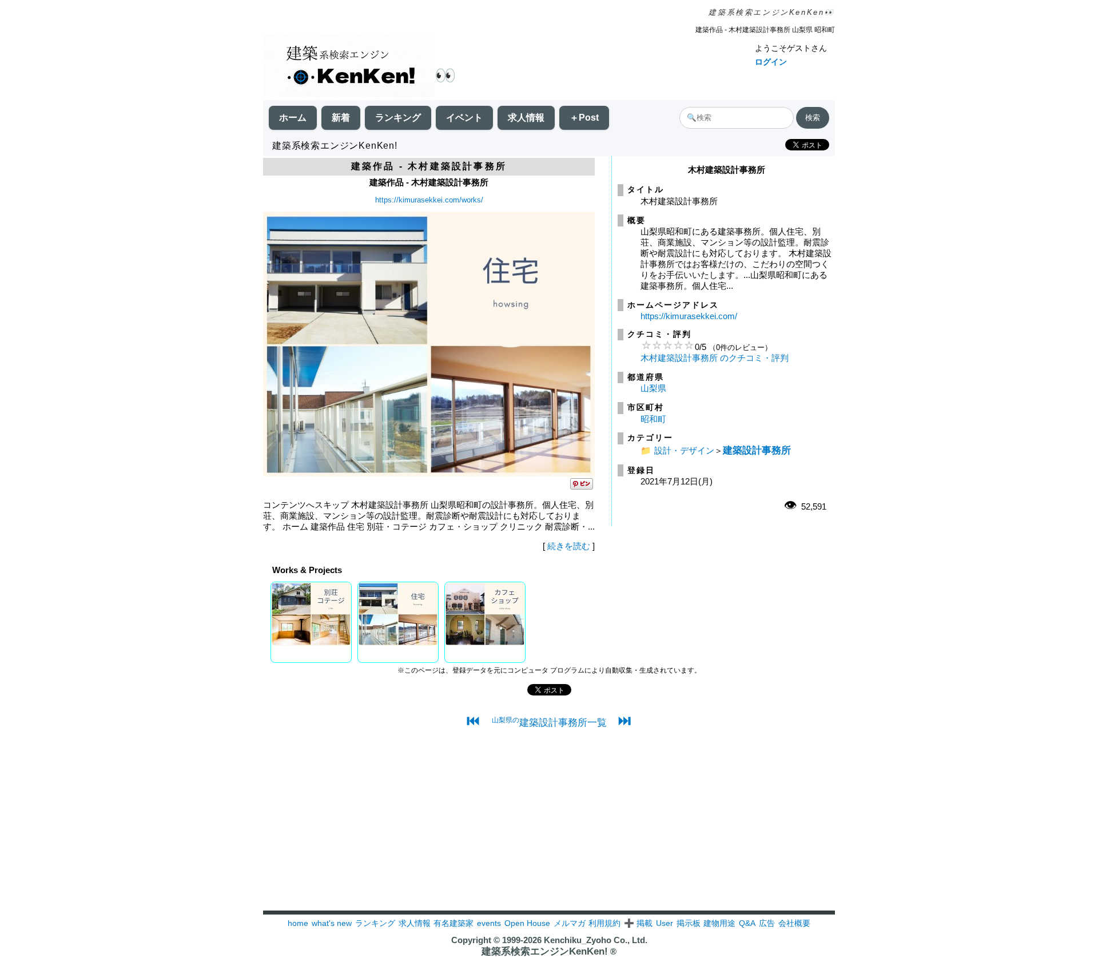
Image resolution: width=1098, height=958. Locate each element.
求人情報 (526, 117)
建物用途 (719, 923)
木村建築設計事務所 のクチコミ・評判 (714, 358)
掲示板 (689, 923)
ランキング (398, 117)
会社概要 (794, 923)
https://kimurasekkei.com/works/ (429, 200)
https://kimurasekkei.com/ (688, 316)
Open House (527, 923)
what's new (332, 923)
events (489, 923)
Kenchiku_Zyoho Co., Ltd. (595, 940)
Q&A (747, 923)
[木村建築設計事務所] (429, 473)
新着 (341, 117)
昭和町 (653, 419)
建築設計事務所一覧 (549, 722)
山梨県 (653, 388)
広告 (767, 923)
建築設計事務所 (757, 450)
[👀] (349, 67)
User (664, 923)
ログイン (771, 61)
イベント (464, 117)
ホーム (293, 117)
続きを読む (568, 546)
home (298, 923)
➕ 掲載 (638, 923)
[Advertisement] (549, 830)
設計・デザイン (684, 450)
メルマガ (570, 923)
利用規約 (604, 923)
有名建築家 (453, 923)
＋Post (584, 117)
